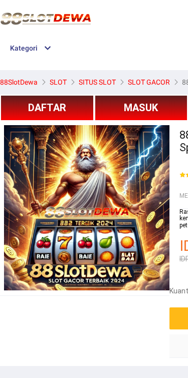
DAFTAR (47, 108)
